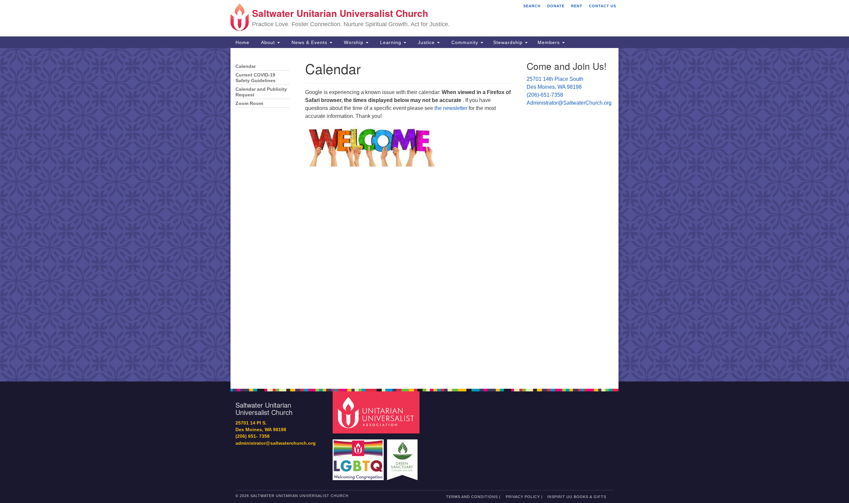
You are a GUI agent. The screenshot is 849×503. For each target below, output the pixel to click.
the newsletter (450, 108)
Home (242, 42)
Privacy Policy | (524, 497)
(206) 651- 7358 (252, 436)
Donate (555, 6)
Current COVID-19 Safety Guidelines (255, 78)
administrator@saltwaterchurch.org (275, 443)
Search (532, 6)
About (268, 42)
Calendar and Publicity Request (261, 92)
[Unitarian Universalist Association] (377, 412)
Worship (353, 42)
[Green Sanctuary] (403, 456)
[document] (424, 214)
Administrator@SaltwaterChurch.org (569, 103)
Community (465, 42)
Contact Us (602, 6)
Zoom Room (249, 103)
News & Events (309, 42)
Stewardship (508, 42)
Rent (576, 6)
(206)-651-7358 (545, 95)
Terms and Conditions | (473, 497)
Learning (390, 42)
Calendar (245, 66)
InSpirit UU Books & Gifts (576, 497)
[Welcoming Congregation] (359, 456)
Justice (426, 42)
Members (549, 42)
